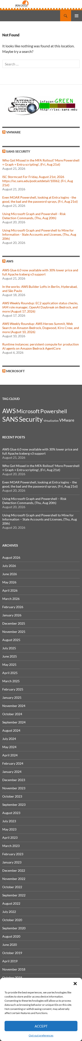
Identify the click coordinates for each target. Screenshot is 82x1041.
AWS (9, 261)
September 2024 (14, 722)
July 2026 (9, 566)
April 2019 (10, 961)
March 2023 (11, 846)
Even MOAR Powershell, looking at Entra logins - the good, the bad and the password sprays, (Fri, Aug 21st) (40, 199)
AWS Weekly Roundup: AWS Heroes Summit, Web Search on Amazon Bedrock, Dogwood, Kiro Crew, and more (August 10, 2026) (40, 328)
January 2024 (11, 772)
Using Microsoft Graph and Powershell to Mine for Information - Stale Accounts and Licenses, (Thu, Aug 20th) (39, 234)
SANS (10, 419)
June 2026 (9, 574)
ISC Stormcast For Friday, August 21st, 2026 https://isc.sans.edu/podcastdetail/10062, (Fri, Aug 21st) (37, 181)
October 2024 (12, 714)
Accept (41, 1026)
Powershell (53, 411)
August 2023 (11, 813)
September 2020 (14, 928)
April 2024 (10, 755)
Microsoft (15, 371)
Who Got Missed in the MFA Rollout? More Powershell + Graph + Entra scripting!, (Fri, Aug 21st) (40, 162)
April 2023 (10, 837)
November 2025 (13, 632)
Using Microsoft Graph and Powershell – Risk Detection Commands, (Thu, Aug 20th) (34, 501)
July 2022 (9, 912)
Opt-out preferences (41, 1035)
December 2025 (13, 623)
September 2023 (14, 804)
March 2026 (11, 599)
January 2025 (11, 697)
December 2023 (13, 780)
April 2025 (10, 673)
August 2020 (11, 936)
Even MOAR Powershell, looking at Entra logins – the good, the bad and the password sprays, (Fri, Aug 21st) (40, 484)
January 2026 (11, 615)
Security (31, 419)
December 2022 (13, 870)
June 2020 (9, 945)
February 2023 (12, 854)
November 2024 (13, 706)
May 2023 (9, 829)
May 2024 (9, 747)
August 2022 (11, 903)
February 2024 (12, 763)
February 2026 (12, 607)
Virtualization (51, 420)
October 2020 (12, 920)
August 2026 (11, 557)
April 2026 (10, 590)
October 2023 (12, 796)
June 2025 (9, 656)
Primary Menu (76, 15)
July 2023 (9, 821)
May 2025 (9, 664)
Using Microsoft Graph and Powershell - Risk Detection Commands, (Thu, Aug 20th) (34, 216)
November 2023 (13, 788)
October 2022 (12, 887)
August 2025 (11, 640)
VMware (13, 132)
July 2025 (9, 648)
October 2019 (12, 953)
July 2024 (9, 739)
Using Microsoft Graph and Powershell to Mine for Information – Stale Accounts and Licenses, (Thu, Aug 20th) (39, 519)
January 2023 (11, 862)
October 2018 (12, 977)
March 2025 (11, 681)
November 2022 (13, 879)
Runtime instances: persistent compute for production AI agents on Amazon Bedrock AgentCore (40, 346)
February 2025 (12, 689)
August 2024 (11, 730)
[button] (75, 983)
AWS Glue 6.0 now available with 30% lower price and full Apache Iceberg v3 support (40, 272)
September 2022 (14, 895)
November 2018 (13, 969)
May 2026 (9, 582)
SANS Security (18, 151)
